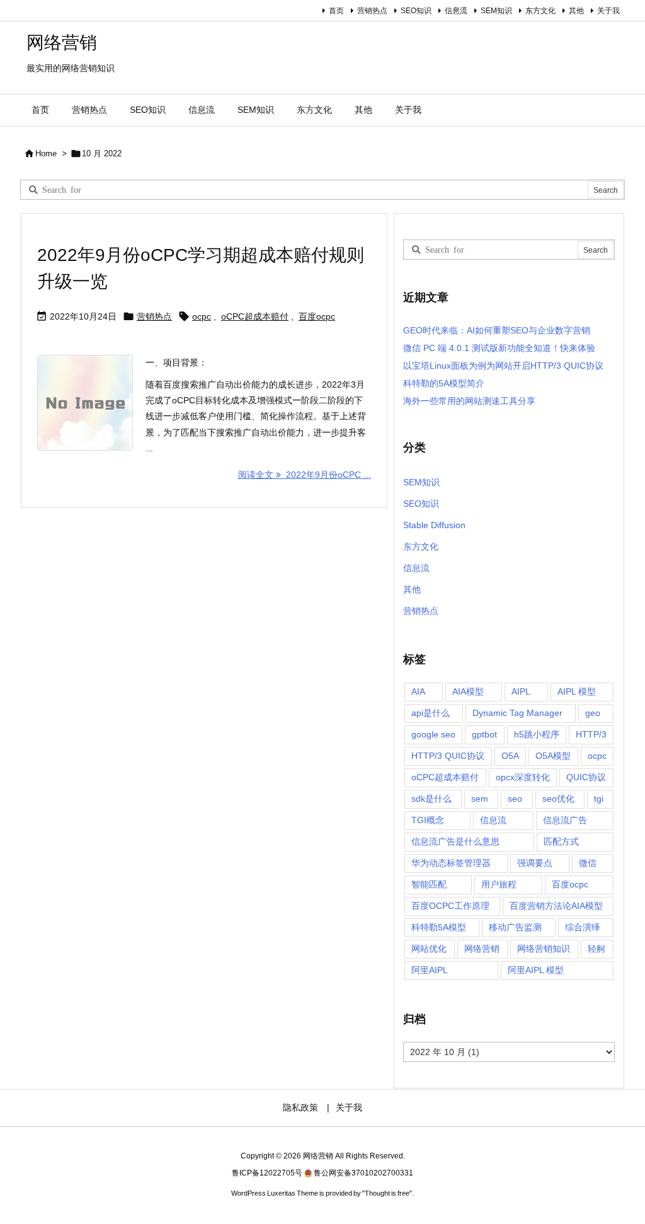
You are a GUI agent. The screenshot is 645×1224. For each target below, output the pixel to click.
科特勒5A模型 (438, 927)
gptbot (484, 734)
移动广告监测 (515, 927)
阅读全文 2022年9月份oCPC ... (304, 475)
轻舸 (596, 949)
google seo (433, 734)
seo (515, 799)
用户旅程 (499, 884)
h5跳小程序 (536, 734)
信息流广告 (565, 820)
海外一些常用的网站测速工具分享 (469, 401)
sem (479, 799)
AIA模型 (468, 691)
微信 (587, 863)
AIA (418, 691)
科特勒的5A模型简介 (443, 383)
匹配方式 (561, 841)
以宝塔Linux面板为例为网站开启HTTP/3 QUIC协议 (503, 366)
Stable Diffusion (434, 525)
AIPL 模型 (576, 691)
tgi (598, 799)
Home (46, 153)
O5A (510, 756)
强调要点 (534, 863)
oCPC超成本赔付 (254, 316)
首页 (336, 10)
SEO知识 (416, 10)
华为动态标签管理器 (451, 863)
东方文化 (540, 10)
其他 (576, 10)
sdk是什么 (431, 799)
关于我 (608, 10)
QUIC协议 (586, 777)
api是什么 (430, 713)
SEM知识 (496, 10)
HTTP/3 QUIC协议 (447, 756)
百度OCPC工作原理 (450, 906)
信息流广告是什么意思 (455, 841)
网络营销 (481, 949)
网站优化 (429, 949)
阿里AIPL (429, 970)
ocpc (201, 316)
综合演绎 (582, 927)
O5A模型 (553, 756)
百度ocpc (317, 316)
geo (592, 713)
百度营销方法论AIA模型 (556, 906)
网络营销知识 (543, 949)
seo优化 (558, 799)
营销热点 (372, 10)
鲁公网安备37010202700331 (363, 1173)
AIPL (520, 691)
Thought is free (387, 1193)
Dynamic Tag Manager (517, 713)
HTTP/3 (591, 734)
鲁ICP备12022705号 (267, 1173)
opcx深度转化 (523, 777)
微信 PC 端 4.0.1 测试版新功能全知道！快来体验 (499, 348)
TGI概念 (427, 820)
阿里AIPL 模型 (536, 970)
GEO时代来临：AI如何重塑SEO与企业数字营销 (496, 330)
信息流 (456, 10)
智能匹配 (429, 884)
